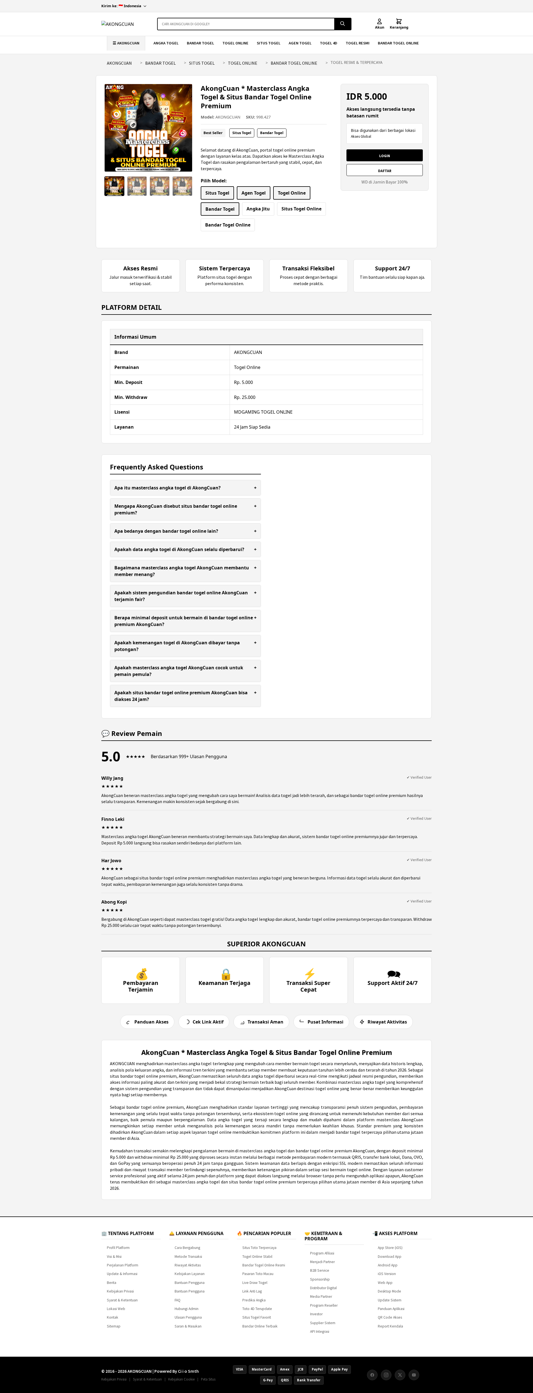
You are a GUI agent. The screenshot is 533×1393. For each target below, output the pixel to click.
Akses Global (361, 136)
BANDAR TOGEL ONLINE (398, 43)
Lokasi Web (116, 1308)
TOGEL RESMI (357, 43)
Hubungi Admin (186, 1308)
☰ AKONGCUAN (126, 43)
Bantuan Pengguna (190, 1282)
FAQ (177, 1300)
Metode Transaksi (188, 1256)
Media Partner (321, 1296)
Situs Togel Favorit (256, 1317)
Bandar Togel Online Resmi (263, 1265)
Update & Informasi (122, 1273)
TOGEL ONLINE (235, 43)
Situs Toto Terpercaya (259, 1247)
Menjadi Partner (322, 1261)
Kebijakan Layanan (190, 1273)
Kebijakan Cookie (181, 1379)
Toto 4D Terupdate (257, 1308)
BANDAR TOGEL (200, 43)
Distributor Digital (323, 1288)
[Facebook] (372, 1375)
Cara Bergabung (187, 1247)
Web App (385, 1282)
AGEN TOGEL (300, 43)
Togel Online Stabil (257, 1256)
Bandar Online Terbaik (260, 1326)
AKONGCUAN (119, 63)
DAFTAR (384, 171)
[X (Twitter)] (400, 1375)
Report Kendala (390, 1326)
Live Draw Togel (254, 1282)
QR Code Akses (390, 1317)
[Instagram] (386, 1375)
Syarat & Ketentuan (122, 1300)
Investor (316, 1314)
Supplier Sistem (322, 1323)
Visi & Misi (114, 1256)
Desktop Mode (389, 1291)
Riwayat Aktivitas (188, 1265)
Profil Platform (118, 1247)
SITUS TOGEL (268, 43)
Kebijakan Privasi (120, 1291)
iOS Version (387, 1273)
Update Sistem (389, 1300)
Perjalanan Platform (122, 1265)
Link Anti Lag (252, 1291)
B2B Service (319, 1270)
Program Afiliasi (322, 1253)
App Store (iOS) (390, 1247)
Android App (388, 1265)
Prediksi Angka (254, 1300)
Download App (389, 1256)
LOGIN (384, 156)
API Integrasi (319, 1331)
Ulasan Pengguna (188, 1317)
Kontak (112, 1317)
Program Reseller (324, 1305)
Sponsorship (320, 1279)
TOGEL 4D (328, 43)
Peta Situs (208, 1379)
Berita (111, 1282)
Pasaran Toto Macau (257, 1273)
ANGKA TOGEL (166, 43)
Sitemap (113, 1326)
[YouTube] (414, 1375)
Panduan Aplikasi (391, 1308)
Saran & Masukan (188, 1326)
